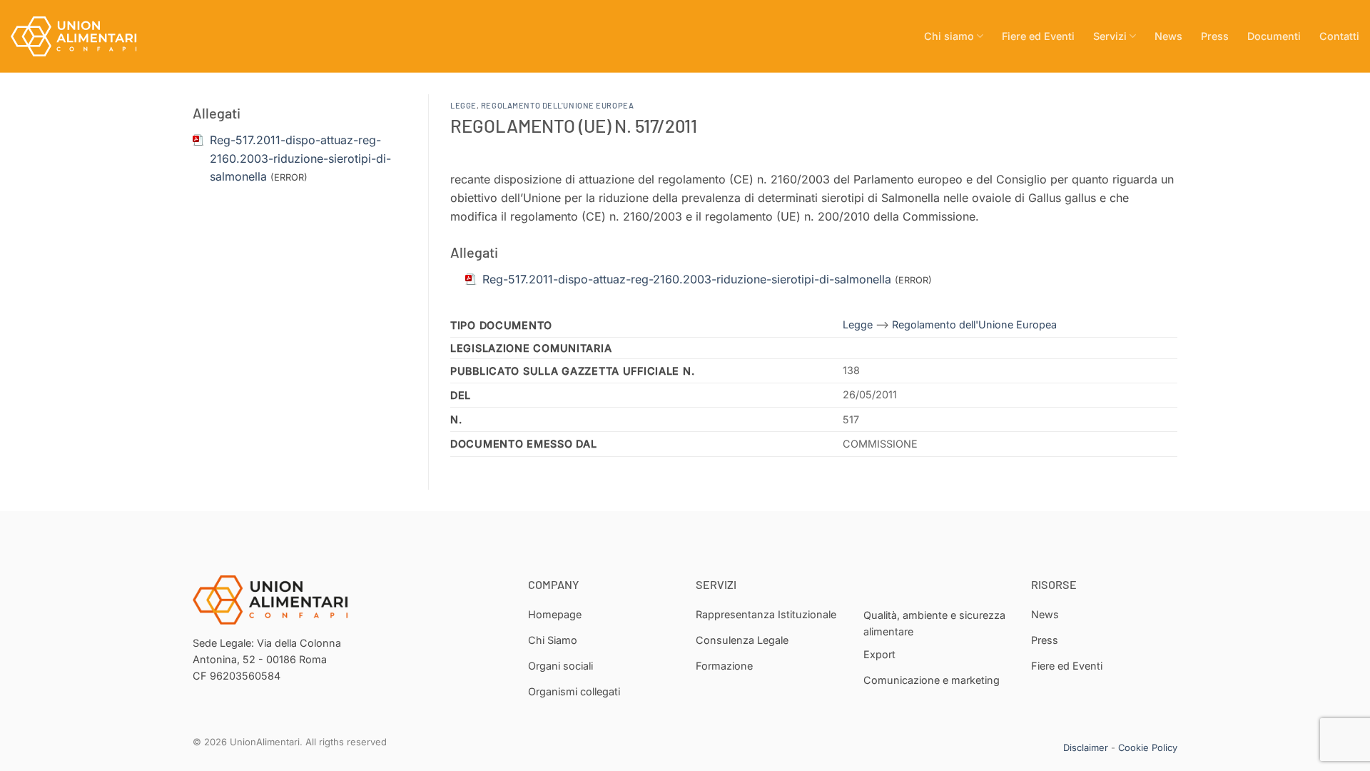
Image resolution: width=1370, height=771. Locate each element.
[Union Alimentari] (82, 36)
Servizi (1110, 36)
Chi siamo (949, 36)
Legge (463, 105)
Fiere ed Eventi (1038, 36)
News (1168, 36)
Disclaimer (1085, 747)
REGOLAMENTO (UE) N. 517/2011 (573, 125)
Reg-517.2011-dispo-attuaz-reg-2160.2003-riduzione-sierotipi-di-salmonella (300, 158)
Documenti (1274, 36)
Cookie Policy (1147, 747)
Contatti (1339, 36)
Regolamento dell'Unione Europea (557, 105)
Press (1215, 36)
